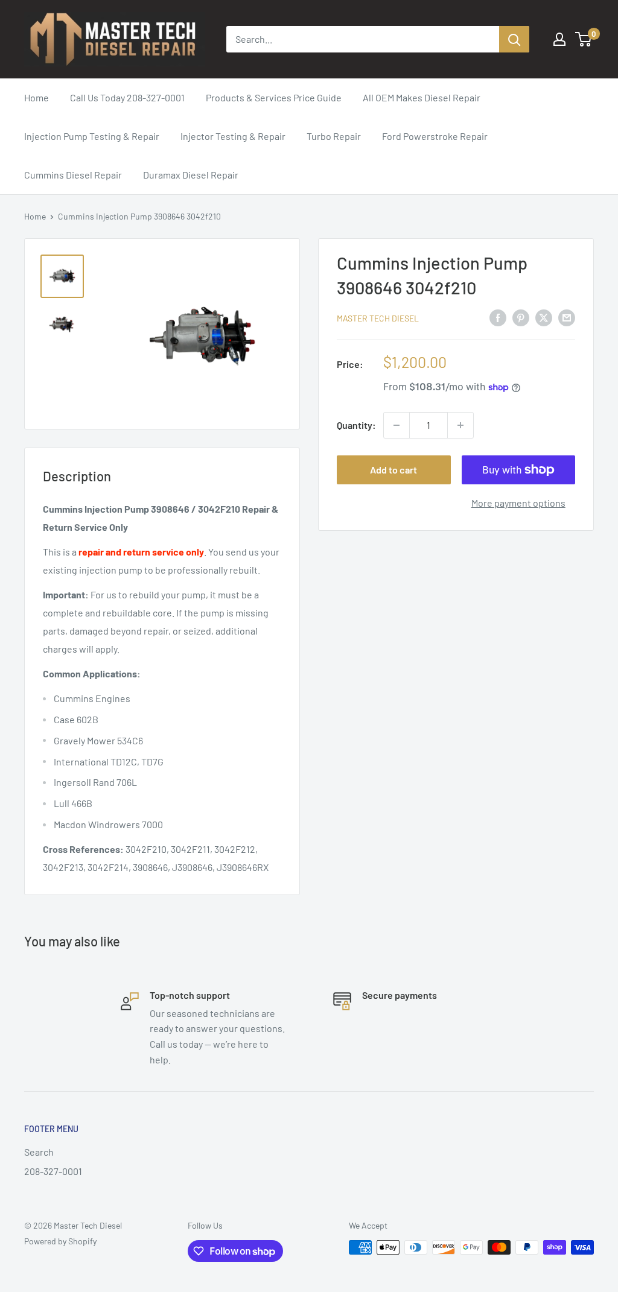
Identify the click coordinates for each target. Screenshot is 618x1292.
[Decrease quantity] (396, 425)
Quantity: (356, 425)
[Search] (514, 39)
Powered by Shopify (60, 1241)
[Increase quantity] (460, 425)
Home (36, 97)
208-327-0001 (53, 1171)
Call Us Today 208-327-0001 (127, 97)
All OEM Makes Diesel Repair (421, 97)
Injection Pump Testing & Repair (91, 136)
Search (39, 1151)
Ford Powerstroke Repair (435, 136)
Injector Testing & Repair (232, 136)
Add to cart (393, 469)
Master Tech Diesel (378, 318)
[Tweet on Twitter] (543, 317)
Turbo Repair (334, 136)
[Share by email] (566, 317)
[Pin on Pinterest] (520, 317)
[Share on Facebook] (497, 317)
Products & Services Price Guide (274, 97)
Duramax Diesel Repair (190, 174)
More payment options (518, 502)
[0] (583, 39)
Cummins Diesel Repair (73, 174)
